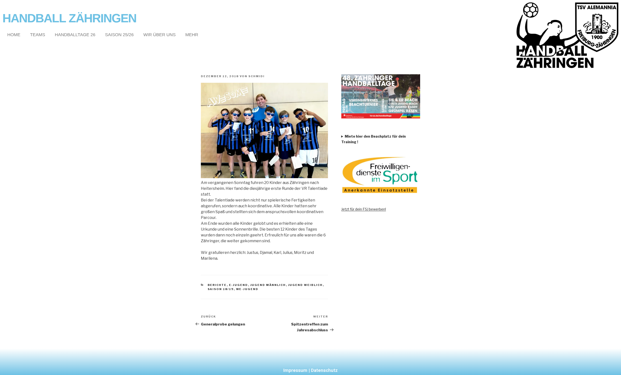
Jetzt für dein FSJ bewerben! (363, 209)
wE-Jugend (247, 289)
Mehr (191, 34)
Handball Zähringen (69, 18)
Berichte (217, 285)
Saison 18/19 (221, 289)
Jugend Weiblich (305, 285)
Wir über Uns (159, 34)
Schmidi (256, 76)
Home (13, 34)
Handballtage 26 (75, 34)
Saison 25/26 (119, 34)
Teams (37, 34)
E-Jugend (238, 285)
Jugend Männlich (268, 285)
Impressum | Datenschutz (310, 370)
